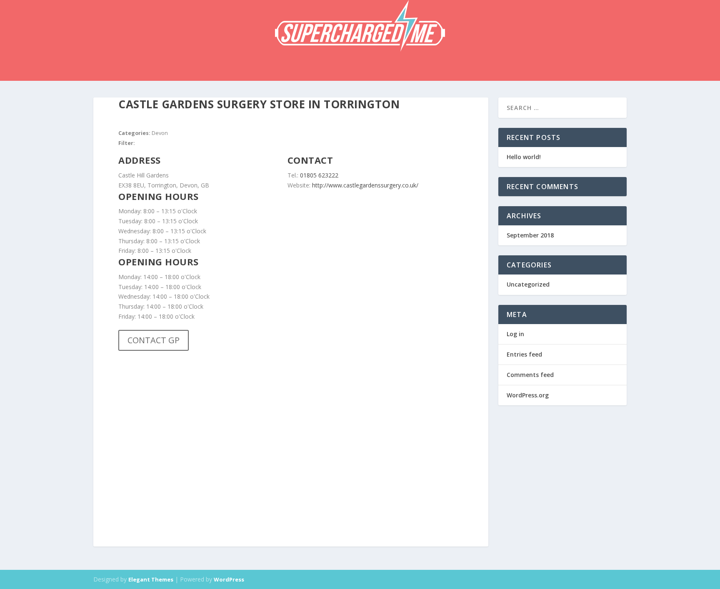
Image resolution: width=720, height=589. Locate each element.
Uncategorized (528, 284)
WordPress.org (528, 395)
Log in (515, 334)
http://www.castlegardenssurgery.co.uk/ (365, 185)
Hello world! (524, 157)
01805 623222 (320, 175)
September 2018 (530, 235)
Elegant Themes (150, 579)
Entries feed (524, 354)
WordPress (229, 579)
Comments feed (530, 375)
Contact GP (154, 340)
